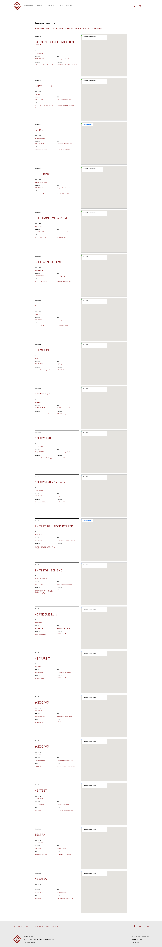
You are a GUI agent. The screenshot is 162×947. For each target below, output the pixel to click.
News (61, 6)
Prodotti (40, 6)
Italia (47, 28)
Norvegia (78, 28)
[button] (140, 5)
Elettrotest (28, 6)
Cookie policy (144, 936)
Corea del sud (69, 28)
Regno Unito (86, 28)
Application (52, 6)
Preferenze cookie (137, 939)
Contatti (69, 6)
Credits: (135, 942)
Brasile (61, 28)
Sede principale (39, 28)
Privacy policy (136, 936)
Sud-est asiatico (97, 28)
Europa (53, 28)
